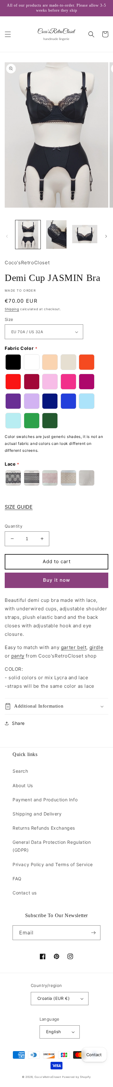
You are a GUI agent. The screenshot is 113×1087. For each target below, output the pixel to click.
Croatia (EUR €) (53, 998)
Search (20, 771)
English (53, 1031)
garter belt (74, 647)
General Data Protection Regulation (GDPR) (52, 846)
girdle (96, 647)
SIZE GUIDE (19, 507)
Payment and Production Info (45, 799)
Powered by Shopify (76, 1077)
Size (9, 319)
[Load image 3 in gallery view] (84, 234)
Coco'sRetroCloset (48, 1077)
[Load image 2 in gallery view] (56, 234)
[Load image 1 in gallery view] (27, 234)
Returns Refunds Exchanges (44, 828)
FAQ (17, 878)
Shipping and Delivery (37, 813)
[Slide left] (7, 236)
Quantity (13, 526)
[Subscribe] (93, 932)
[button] (8, 34)
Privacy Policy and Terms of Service (53, 864)
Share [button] (18, 723)
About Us (23, 785)
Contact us (25, 892)
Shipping (12, 309)
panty (17, 656)
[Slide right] (106, 236)
